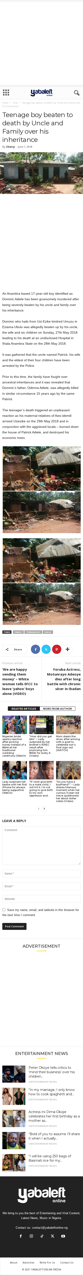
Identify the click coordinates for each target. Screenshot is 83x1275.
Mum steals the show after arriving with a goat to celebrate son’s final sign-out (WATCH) (68, 743)
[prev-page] (38, 808)
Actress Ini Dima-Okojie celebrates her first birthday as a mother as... (54, 1116)
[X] (46, 649)
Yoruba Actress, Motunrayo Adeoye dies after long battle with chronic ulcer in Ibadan (64, 679)
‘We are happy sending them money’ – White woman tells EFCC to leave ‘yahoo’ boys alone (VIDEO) (20, 681)
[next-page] (44, 808)
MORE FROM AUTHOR (57, 708)
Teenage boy (33, 632)
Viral (15, 102)
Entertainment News (43, 1082)
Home (5, 102)
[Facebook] (35, 649)
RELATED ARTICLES (24, 708)
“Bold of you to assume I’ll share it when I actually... (54, 1136)
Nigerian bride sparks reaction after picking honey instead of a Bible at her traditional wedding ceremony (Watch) (14, 746)
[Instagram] (31, 1236)
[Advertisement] (41, 43)
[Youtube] (63, 1236)
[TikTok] (42, 1236)
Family (18, 632)
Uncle (47, 632)
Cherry (10, 146)
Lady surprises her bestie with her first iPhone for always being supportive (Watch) (14, 787)
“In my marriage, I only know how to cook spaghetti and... (52, 1092)
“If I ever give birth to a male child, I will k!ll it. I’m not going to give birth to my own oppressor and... (41, 788)
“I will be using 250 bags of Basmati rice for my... (50, 1158)
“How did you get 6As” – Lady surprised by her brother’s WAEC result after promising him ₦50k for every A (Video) (40, 746)
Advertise (28, 1262)
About (13, 1262)
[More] (67, 649)
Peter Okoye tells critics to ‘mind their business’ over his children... (52, 1072)
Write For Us (47, 1262)
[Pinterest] (56, 649)
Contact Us (66, 1262)
